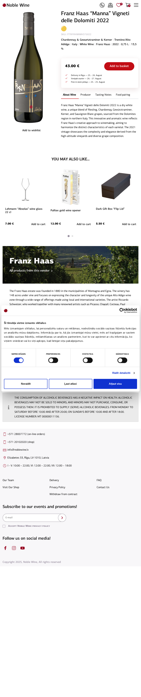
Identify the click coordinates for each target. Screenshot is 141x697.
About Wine (69, 94)
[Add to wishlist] (45, 175)
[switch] (52, 360)
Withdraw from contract (63, 494)
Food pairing (123, 94)
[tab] (69, 95)
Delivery (54, 480)
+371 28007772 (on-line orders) (26, 434)
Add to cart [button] (38, 224)
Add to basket (119, 66)
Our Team (8, 480)
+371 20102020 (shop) (20, 442)
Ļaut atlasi (70, 383)
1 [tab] (69, 236)
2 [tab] (72, 236)
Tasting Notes (103, 94)
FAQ (99, 480)
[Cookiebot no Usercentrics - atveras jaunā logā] (122, 310)
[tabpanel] (25, 198)
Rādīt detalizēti (121, 372)
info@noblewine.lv (18, 450)
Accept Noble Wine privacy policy (29, 526)
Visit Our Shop (11, 487)
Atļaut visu (115, 383)
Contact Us (103, 487)
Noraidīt (26, 383)
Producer (85, 94)
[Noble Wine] (50, 5)
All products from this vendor (29, 270)
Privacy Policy (57, 487)
